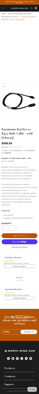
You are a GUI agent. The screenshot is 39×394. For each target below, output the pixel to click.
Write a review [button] (19, 266)
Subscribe (27, 332)
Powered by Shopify (26, 391)
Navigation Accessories (10, 17)
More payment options (19, 247)
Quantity (6, 223)
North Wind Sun (16, 391)
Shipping (4, 147)
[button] (2, 8)
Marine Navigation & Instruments (20, 14)
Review (19, 277)
